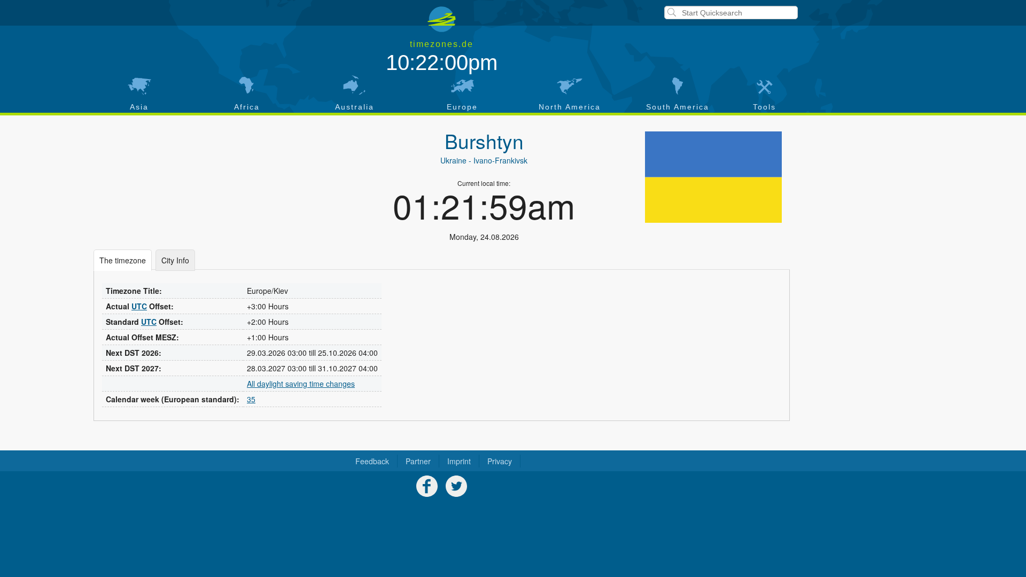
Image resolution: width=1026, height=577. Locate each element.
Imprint (459, 461)
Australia (354, 107)
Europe (462, 107)
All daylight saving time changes (301, 383)
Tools (764, 107)
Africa (247, 107)
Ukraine (453, 160)
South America (677, 107)
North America (570, 107)
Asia (139, 107)
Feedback (372, 461)
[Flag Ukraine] (713, 177)
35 (251, 399)
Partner (418, 461)
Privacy (499, 461)
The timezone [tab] (122, 260)
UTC (139, 306)
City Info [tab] (175, 260)
